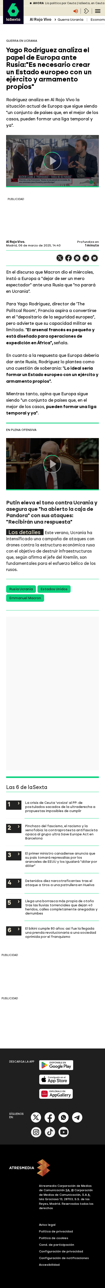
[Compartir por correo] (94, 260)
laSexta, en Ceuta (91, 3)
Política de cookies (53, 1238)
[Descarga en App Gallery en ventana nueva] (56, 1098)
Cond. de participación (56, 1245)
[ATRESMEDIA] (52, 1168)
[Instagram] (36, 1136)
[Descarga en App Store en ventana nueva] (54, 1083)
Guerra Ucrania (70, 19)
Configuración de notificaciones (64, 1258)
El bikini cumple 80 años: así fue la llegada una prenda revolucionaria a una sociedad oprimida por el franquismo (60, 932)
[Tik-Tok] (50, 1136)
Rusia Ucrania (21, 589)
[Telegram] (77, 1121)
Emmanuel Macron (25, 598)
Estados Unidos (54, 589)
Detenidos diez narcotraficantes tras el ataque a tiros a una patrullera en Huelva (59, 883)
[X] (60, 260)
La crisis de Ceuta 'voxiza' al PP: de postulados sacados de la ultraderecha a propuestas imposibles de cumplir (60, 807)
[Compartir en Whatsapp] (77, 260)
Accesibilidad (49, 1264)
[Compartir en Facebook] (68, 260)
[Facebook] (49, 1121)
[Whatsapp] (63, 1121)
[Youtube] (63, 1136)
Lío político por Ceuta (60, 3)
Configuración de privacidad (61, 1251)
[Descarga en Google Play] (56, 1069)
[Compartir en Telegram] (86, 260)
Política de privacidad (56, 1231)
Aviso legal (47, 1225)
